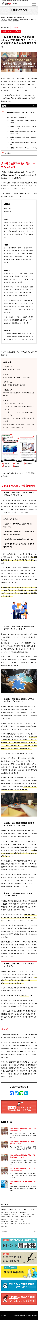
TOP (2, 18)
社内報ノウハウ (10, 18)
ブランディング (6, 1214)
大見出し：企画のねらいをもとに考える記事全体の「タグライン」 (23, 122)
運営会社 (3, 1315)
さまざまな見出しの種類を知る (16, 117)
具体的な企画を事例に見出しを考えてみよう (20, 112)
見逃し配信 (14, 1221)
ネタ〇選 (15, 1217)
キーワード (5, 1224)
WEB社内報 (23, 1212)
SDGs (3, 1217)
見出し (18, 31)
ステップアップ (14, 1219)
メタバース (14, 1212)
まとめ (9, 153)
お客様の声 (5, 1212)
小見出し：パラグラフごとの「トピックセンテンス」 (23, 148)
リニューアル (23, 1221)
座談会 (4, 1210)
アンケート (24, 1219)
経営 (33, 1214)
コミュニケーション (29, 1210)
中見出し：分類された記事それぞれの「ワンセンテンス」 (23, 143)
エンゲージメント (24, 1214)
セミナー (29, 1224)
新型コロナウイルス (26, 1217)
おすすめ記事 (20, 18)
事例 (12, 1224)
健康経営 (4, 1219)
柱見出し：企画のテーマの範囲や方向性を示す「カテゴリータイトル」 (23, 127)
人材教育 (4, 1226)
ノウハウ (11, 31)
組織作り (11, 1210)
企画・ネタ (5, 1221)
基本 (4, 31)
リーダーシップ (20, 1224)
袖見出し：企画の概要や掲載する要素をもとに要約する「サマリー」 (23, 138)
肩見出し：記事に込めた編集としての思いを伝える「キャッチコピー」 (23, 132)
